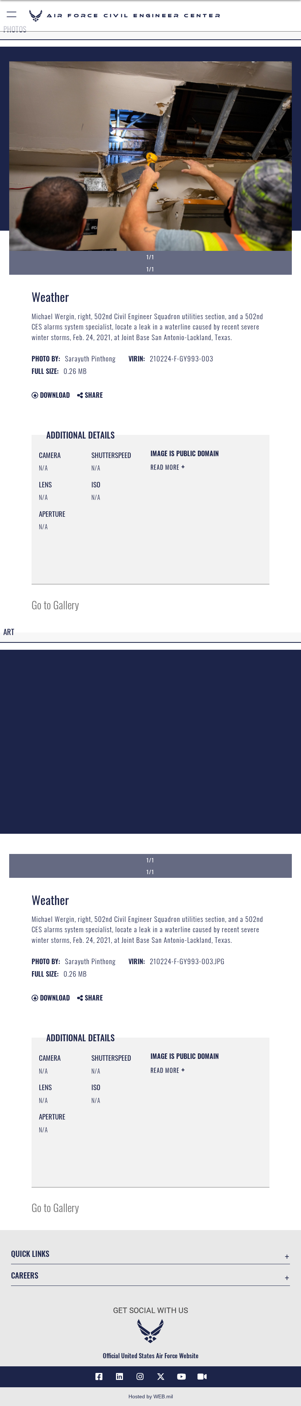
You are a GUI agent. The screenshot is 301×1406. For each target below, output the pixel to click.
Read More (165, 467)
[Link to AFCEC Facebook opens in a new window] (99, 1376)
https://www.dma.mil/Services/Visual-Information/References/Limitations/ (195, 560)
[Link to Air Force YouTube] (181, 1376)
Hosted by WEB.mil (150, 1396)
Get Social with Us (150, 1310)
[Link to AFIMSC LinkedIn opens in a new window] (119, 1376)
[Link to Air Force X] (160, 1376)
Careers (24, 1275)
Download (54, 395)
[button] (12, 15)
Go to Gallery (55, 604)
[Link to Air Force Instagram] (140, 1376)
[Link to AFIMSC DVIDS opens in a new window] (201, 1376)
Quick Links (30, 1253)
